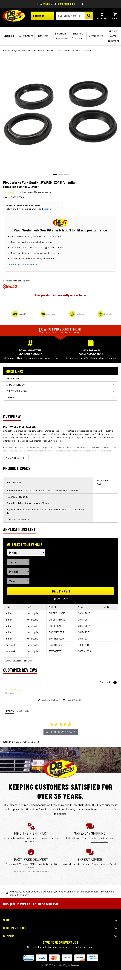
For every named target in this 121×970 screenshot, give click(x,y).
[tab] (48, 700)
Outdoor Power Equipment (112, 35)
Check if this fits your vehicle (22, 264)
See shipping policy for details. (99, 842)
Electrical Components (60, 36)
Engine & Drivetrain (78, 36)
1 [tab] (55, 174)
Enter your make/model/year (77, 358)
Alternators (26, 35)
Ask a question (45, 192)
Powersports (95, 35)
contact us (104, 864)
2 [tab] (60, 174)
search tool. (53, 358)
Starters (43, 35)
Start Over (62, 598)
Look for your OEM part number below (19, 358)
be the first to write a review (60, 731)
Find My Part (61, 591)
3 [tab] (66, 174)
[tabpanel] (60, 113)
